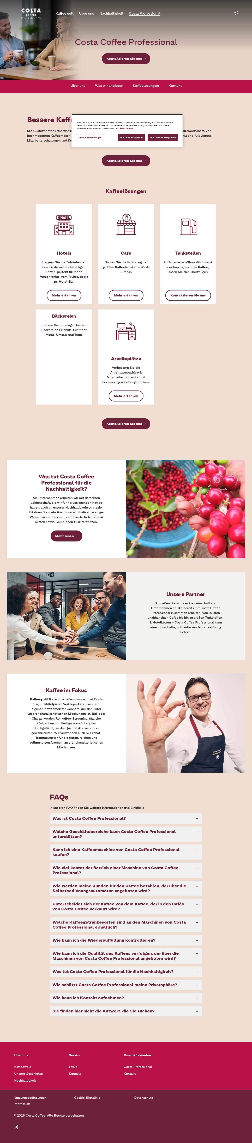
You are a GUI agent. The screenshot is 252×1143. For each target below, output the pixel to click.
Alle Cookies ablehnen (131, 137)
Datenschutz (143, 1098)
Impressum (22, 1104)
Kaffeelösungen (146, 86)
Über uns (86, 13)
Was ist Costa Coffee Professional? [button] (89, 818)
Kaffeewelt (65, 13)
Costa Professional (144, 13)
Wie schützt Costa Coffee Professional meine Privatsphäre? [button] (114, 984)
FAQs (73, 1067)
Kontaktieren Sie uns (124, 59)
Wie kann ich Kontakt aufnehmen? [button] (88, 997)
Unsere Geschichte (28, 1074)
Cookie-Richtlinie (87, 1098)
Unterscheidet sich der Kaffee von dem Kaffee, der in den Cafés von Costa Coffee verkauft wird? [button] (118, 906)
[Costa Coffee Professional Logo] (31, 13)
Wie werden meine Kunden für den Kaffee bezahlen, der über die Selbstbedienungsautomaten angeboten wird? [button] (119, 888)
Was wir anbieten (109, 86)
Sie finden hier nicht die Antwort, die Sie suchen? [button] (103, 1010)
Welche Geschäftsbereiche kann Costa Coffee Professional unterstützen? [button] (114, 834)
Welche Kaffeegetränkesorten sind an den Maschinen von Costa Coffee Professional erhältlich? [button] (119, 925)
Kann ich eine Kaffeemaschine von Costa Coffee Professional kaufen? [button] (115, 852)
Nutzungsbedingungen (30, 1098)
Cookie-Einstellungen (90, 137)
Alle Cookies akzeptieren (163, 137)
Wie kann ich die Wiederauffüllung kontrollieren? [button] (103, 940)
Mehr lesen (64, 536)
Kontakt (175, 86)
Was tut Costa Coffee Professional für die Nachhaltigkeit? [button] (112, 971)
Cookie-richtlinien (124, 128)
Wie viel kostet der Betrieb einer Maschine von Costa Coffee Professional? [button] (115, 870)
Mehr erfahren (64, 295)
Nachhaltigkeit (111, 13)
